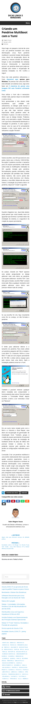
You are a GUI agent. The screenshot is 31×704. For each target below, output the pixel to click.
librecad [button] (14, 672)
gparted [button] (15, 667)
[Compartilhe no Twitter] (4, 501)
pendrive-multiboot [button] (14, 674)
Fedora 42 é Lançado (8, 601)
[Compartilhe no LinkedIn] (18, 501)
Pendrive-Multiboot (12, 493)
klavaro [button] (12, 669)
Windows (24, 493)
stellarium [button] (5, 676)
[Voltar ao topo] (29, 701)
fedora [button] (13, 645)
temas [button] (4, 651)
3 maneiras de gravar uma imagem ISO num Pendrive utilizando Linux (15, 88)
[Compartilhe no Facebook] (8, 501)
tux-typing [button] (22, 676)
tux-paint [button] (14, 676)
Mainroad (25, 702)
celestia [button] (19, 663)
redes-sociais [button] (8, 649)
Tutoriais (6, 44)
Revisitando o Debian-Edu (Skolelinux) (14, 592)
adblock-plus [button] (19, 660)
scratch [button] (25, 674)
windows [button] (20, 642)
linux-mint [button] (14, 647)
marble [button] (21, 672)
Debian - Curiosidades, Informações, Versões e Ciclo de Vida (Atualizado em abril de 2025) (14, 606)
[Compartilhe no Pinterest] (13, 501)
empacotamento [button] (7, 665)
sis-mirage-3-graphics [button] (8, 654)
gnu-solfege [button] (6, 667)
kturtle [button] (25, 669)
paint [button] (18, 658)
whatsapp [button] (11, 651)
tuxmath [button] (5, 678)
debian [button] (13, 642)
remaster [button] (10, 660)
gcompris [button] (5, 658)
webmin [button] (25, 678)
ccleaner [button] (11, 656)
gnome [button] (12, 658)
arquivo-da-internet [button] (8, 663)
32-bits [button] (16, 649)
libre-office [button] (6, 672)
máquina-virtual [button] (21, 651)
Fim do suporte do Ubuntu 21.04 (12, 628)
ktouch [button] (19, 669)
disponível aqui (12, 79)
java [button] (27, 649)
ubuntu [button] (5, 642)
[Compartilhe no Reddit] (27, 501)
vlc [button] (19, 678)
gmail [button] (24, 665)
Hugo (15, 702)
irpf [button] (22, 649)
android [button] (5, 645)
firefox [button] (6, 647)
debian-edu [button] (19, 656)
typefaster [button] (13, 678)
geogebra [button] (17, 665)
